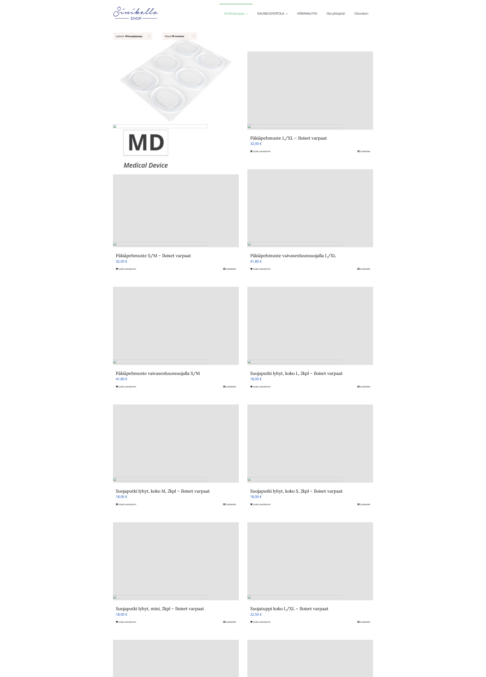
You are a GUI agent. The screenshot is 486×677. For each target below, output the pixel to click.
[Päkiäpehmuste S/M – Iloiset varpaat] (176, 208)
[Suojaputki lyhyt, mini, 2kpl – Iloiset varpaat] (176, 561)
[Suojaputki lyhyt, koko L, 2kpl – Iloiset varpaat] (310, 326)
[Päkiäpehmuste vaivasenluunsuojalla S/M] (176, 326)
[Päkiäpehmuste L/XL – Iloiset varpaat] (310, 90)
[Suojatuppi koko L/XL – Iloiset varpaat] (310, 561)
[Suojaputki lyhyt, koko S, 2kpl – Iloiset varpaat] (310, 443)
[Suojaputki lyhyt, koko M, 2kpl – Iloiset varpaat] (176, 443)
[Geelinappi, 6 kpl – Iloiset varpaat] (176, 90)
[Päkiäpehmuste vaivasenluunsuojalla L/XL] (310, 208)
